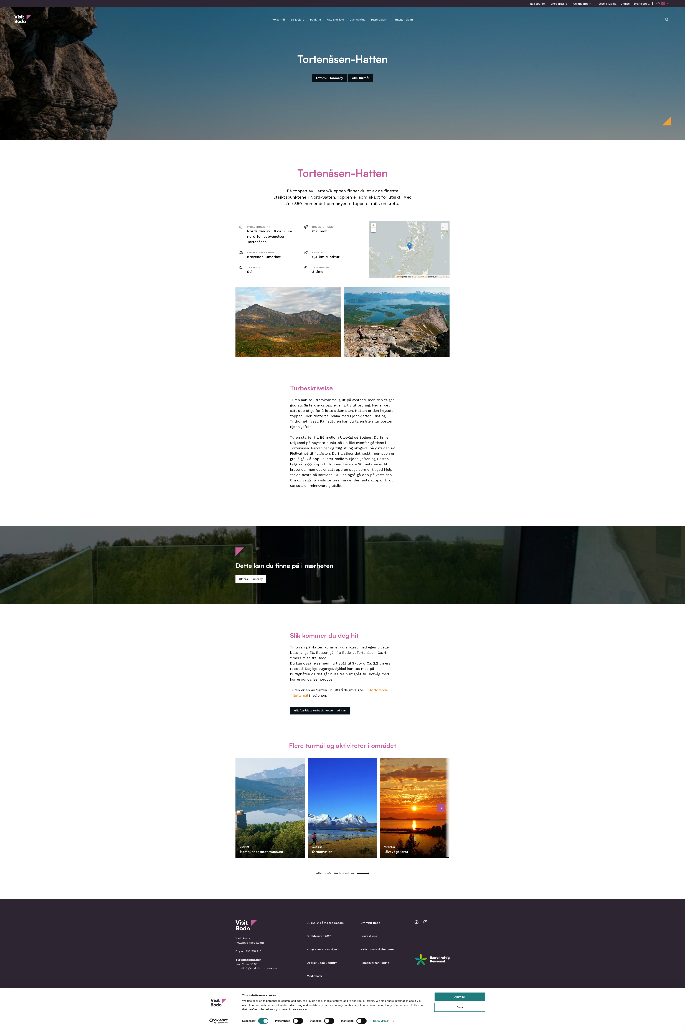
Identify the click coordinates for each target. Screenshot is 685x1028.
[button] (288, 322)
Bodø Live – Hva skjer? (323, 949)
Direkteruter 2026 (319, 936)
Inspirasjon (378, 19)
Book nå (315, 19)
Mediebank (314, 976)
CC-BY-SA (444, 276)
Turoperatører (559, 3)
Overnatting (357, 19)
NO (658, 3)
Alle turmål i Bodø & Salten (335, 873)
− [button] (373, 230)
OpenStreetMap (421, 276)
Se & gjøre (297, 19)
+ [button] (373, 225)
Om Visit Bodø (370, 923)
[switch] (298, 1021)
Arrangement (582, 3)
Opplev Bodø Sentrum (322, 962)
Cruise (625, 3)
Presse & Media (606, 3)
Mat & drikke (335, 19)
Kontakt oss (369, 936)
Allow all (459, 996)
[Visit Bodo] (22, 21)
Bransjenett (642, 3)
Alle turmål (360, 78)
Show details (381, 1020)
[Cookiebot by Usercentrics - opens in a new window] (218, 1021)
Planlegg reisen (402, 19)
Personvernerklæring (375, 962)
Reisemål (278, 19)
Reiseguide (537, 3)
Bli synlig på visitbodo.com (325, 923)
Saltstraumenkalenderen (378, 949)
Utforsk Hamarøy (329, 78)
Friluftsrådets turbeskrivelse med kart (320, 710)
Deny (459, 1007)
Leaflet (399, 276)
